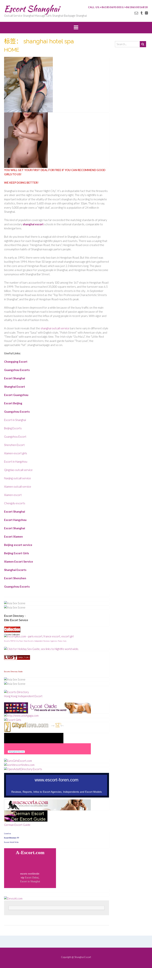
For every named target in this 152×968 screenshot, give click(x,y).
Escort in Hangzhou (15, 461)
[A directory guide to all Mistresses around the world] (17, 658)
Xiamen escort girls (15, 453)
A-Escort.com (30, 852)
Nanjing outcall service (17, 478)
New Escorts (29, 641)
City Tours (19, 641)
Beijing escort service (18, 544)
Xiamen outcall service (17, 486)
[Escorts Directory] (16, 692)
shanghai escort (33, 224)
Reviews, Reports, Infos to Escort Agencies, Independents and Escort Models (56, 791)
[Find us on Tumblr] (142, 13)
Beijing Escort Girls (16, 553)
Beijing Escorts (13, 428)
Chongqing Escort (15, 361)
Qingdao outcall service (18, 470)
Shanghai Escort (14, 386)
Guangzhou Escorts (17, 370)
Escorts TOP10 (9, 641)
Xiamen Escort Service (18, 561)
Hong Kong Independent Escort (23, 696)
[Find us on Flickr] (146, 13)
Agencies (53, 641)
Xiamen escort (13, 494)
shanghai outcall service (55, 328)
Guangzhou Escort (15, 436)
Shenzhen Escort (14, 445)
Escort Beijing (13, 403)
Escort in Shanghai (15, 420)
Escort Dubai (32, 877)
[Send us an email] (136, 13)
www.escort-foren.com (56, 779)
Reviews (46, 641)
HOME (11, 50)
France (60, 641)
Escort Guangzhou (16, 395)
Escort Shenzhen (15, 578)
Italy (64, 641)
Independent (38, 641)
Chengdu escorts (14, 503)
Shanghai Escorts (15, 569)
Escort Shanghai (31, 9)
